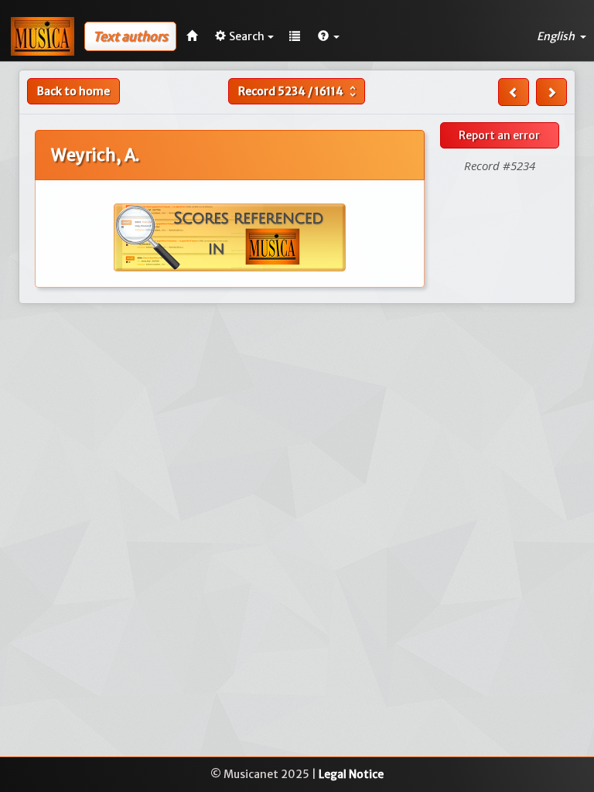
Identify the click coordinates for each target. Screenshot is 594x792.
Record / (299, 91)
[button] (328, 36)
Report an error (499, 135)
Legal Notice (351, 774)
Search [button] (247, 36)
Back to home (73, 91)
